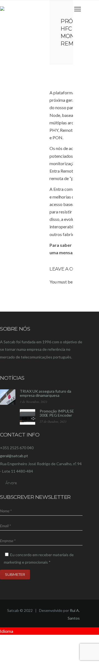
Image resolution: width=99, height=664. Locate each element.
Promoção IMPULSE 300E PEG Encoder (57, 413)
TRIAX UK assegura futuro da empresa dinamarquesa (45, 393)
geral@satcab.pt (14, 455)
